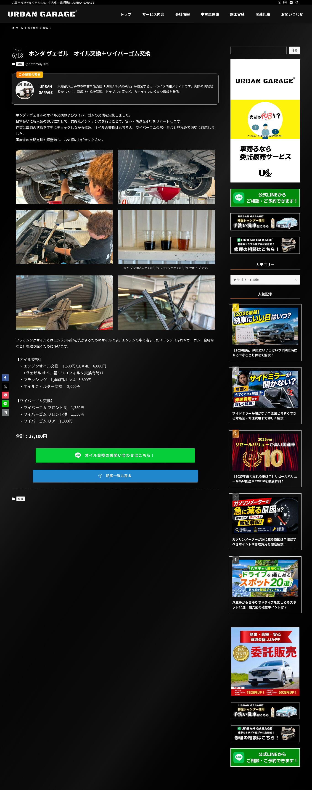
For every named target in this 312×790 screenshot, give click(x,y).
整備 (19, 64)
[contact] (291, 2)
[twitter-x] (279, 2)
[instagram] (285, 2)
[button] (5, 377)
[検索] (297, 2)
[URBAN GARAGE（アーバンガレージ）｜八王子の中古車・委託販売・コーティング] (41, 14)
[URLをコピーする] (5, 412)
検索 (294, 50)
